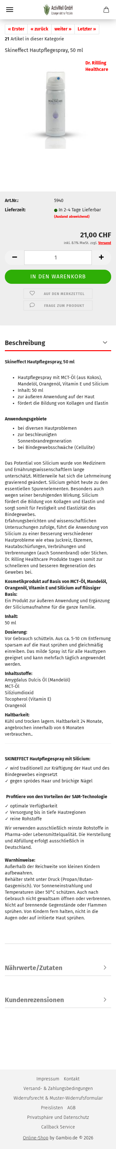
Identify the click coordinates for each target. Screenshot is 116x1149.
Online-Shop (35, 1138)
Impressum (47, 1079)
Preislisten (52, 1108)
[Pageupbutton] (98, 1139)
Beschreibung (25, 343)
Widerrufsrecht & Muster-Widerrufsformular (58, 1098)
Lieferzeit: (15, 210)
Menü (9, 9)
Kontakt (72, 1079)
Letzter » (87, 29)
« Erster (16, 29)
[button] (14, 257)
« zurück (39, 29)
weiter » (63, 29)
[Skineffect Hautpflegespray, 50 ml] (58, 108)
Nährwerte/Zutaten (34, 968)
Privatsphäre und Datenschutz (58, 1117)
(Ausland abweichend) (72, 217)
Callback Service (58, 1127)
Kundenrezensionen (34, 1000)
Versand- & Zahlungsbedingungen (58, 1088)
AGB (71, 1108)
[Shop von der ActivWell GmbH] (58, 9)
